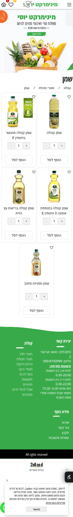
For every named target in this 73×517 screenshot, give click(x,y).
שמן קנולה (54, 132)
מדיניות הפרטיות (55, 503)
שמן (67, 79)
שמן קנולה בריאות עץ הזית (18, 211)
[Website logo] (40, 4)
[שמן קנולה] (54, 127)
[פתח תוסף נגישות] (69, 477)
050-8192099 (52, 361)
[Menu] (69, 4)
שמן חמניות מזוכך (36, 283)
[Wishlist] (11, 4)
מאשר (36, 509)
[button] (54, 160)
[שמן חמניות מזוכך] (36, 278)
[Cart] (3, 4)
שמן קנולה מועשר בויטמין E (19, 135)
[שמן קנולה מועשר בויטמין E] (19, 127)
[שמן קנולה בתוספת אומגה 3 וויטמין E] (54, 201)
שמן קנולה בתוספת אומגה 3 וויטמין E (54, 211)
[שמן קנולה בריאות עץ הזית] (19, 203)
